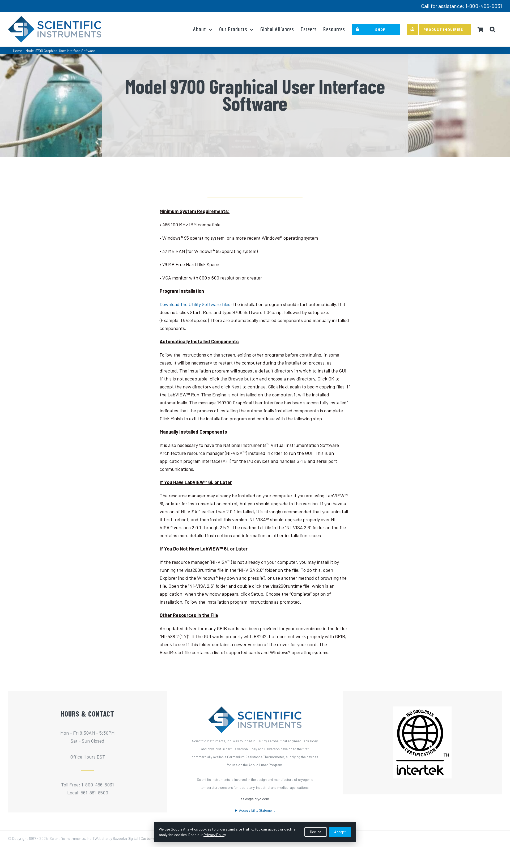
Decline (315, 831)
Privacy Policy (214, 834)
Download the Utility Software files (195, 304)
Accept (340, 831)
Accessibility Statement (257, 810)
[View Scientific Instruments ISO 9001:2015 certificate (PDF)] (422, 710)
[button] (492, 29)
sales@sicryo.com (255, 799)
